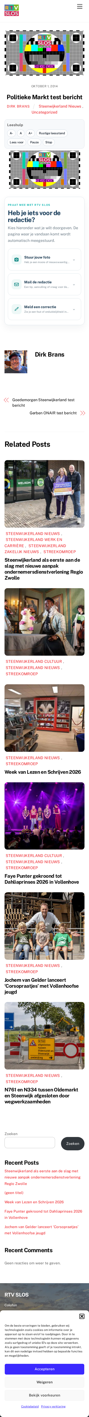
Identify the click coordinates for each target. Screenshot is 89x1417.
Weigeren (45, 1382)
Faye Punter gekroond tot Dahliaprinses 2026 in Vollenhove (42, 879)
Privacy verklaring (53, 1406)
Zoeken (11, 1134)
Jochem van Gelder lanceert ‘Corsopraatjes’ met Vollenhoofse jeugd (42, 986)
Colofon (11, 1305)
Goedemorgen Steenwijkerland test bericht (43, 402)
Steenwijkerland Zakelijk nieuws (35, 549)
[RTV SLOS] (12, 14)
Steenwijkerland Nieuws (60, 106)
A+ (30, 133)
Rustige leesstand (52, 133)
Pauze (34, 142)
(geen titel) (14, 1193)
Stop (48, 142)
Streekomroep (59, 552)
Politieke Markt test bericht (45, 97)
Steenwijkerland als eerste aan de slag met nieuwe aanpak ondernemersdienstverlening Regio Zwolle (44, 569)
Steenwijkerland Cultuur (34, 661)
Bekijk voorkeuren (44, 1395)
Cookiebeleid (30, 1406)
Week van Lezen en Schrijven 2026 (43, 772)
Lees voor (16, 142)
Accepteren (45, 1369)
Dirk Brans (18, 106)
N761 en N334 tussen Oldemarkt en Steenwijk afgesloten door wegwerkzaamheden (41, 1096)
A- (11, 133)
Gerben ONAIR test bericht (53, 413)
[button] (82, 1316)
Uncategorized (44, 112)
